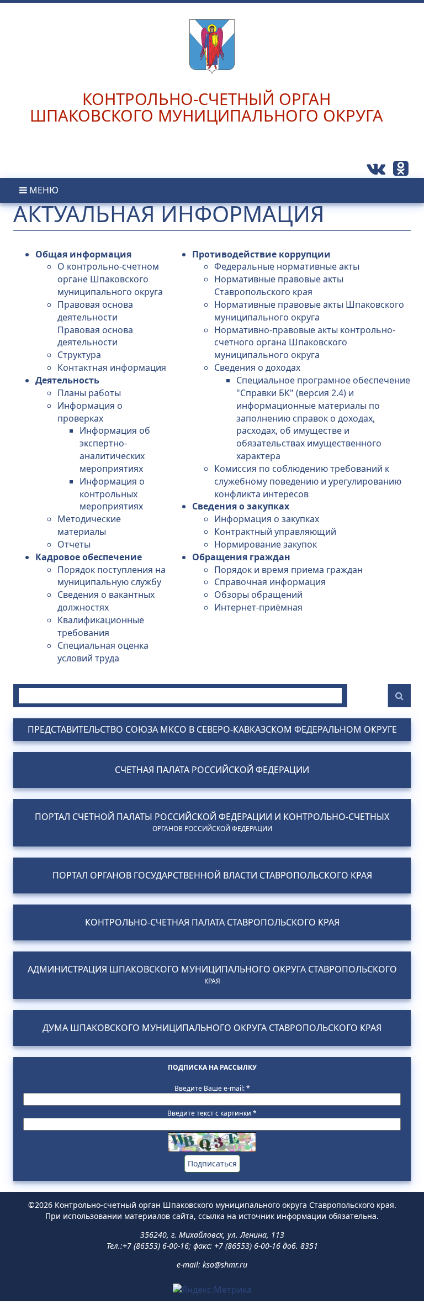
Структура (79, 355)
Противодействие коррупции (261, 254)
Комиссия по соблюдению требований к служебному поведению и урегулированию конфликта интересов (307, 481)
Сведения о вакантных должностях (106, 600)
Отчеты (74, 544)
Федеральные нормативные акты (286, 266)
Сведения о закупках (240, 506)
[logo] (212, 37)
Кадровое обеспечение (88, 557)
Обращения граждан (241, 557)
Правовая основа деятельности (95, 310)
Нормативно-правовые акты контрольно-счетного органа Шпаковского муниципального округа (304, 342)
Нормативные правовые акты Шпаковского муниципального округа (309, 310)
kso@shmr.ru (225, 1264)
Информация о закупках (266, 519)
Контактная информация (111, 367)
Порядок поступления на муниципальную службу (111, 576)
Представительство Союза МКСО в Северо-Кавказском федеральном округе (212, 729)
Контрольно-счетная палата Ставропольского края (212, 922)
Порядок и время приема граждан (288, 570)
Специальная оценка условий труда (103, 651)
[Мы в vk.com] (377, 171)
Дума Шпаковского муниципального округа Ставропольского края (212, 1028)
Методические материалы (89, 525)
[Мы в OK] (400, 171)
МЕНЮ (43, 190)
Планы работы (89, 393)
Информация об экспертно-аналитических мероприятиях (115, 449)
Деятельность (67, 380)
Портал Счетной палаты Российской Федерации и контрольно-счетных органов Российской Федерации (212, 822)
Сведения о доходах (257, 367)
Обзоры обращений (258, 594)
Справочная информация (270, 582)
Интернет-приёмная (258, 607)
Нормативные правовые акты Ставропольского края (278, 285)
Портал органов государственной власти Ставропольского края (212, 875)
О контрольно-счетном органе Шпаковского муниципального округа (110, 279)
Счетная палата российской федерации (212, 770)
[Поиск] (399, 695)
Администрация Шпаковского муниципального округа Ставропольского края (212, 975)
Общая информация (83, 254)
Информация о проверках (90, 411)
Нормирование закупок (265, 544)
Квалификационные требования (100, 626)
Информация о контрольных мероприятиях (112, 494)
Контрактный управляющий (275, 531)
